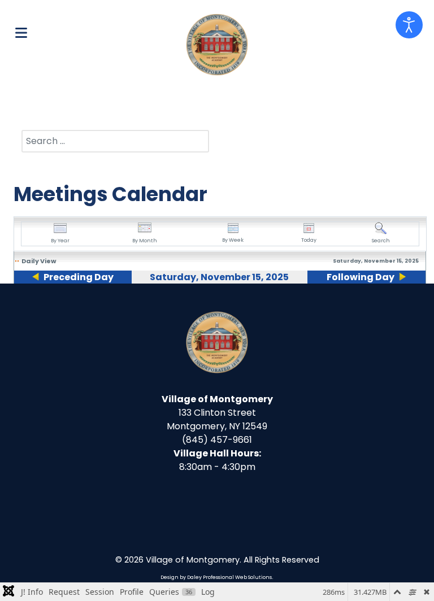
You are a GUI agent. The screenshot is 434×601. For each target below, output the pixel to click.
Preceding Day (79, 277)
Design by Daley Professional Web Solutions (216, 577)
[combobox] (115, 141)
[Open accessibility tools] (409, 24)
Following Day (360, 277)
